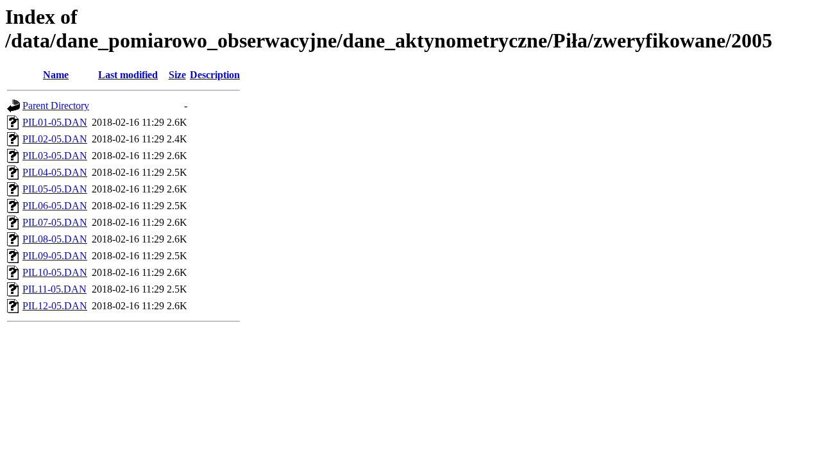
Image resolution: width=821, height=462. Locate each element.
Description (215, 74)
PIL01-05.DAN (54, 122)
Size (177, 74)
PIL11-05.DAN (54, 289)
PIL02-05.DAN (54, 138)
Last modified (128, 74)
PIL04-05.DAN (54, 172)
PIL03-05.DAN (54, 155)
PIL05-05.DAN (54, 189)
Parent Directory (55, 105)
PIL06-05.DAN (54, 205)
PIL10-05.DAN (54, 272)
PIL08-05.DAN (54, 239)
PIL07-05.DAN (54, 222)
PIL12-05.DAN (54, 305)
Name (56, 74)
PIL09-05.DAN (54, 255)
